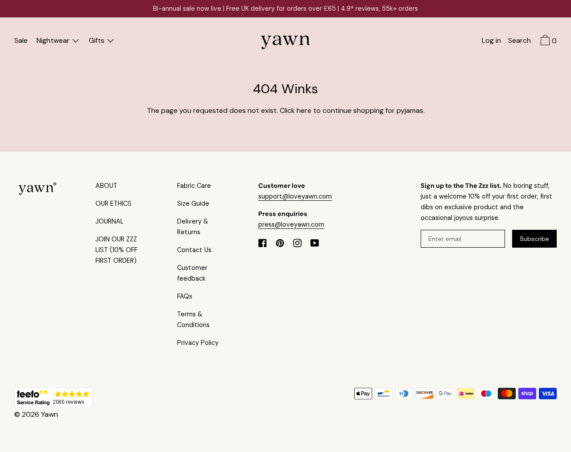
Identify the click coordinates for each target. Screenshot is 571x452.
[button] (519, 41)
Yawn (49, 414)
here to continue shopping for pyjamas (360, 110)
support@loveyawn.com (295, 196)
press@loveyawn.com (291, 224)
